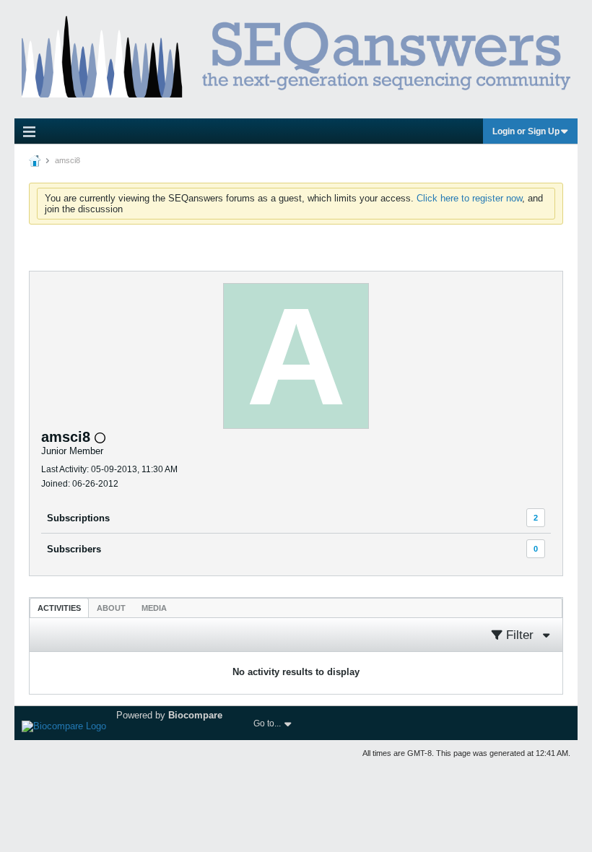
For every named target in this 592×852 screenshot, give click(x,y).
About (111, 608)
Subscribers (74, 549)
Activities (59, 608)
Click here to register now (469, 198)
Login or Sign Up (526, 131)
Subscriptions (78, 518)
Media (154, 608)
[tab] (59, 607)
